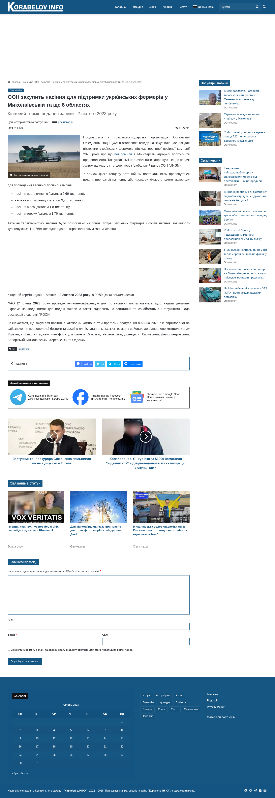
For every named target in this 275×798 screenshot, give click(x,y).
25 (54, 754)
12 (71, 738)
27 (88, 754)
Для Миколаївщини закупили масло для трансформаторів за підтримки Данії (95, 530)
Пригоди (147, 709)
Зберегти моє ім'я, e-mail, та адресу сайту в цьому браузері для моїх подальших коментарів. (72, 649)
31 (37, 763)
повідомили (123, 154)
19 (71, 746)
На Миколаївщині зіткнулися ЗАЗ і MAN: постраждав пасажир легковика (245, 292)
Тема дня (137, 6)
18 (54, 746)
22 (122, 746)
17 (37, 746)
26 (71, 754)
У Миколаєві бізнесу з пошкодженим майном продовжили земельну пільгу (243, 234)
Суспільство (191, 709)
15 (122, 738)
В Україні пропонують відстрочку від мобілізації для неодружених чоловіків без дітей (245, 196)
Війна (152, 6)
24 (37, 754)
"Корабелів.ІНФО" (75, 790)
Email (12, 634)
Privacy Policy (215, 706)
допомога (24, 349)
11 (54, 738)
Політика (181, 702)
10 (37, 738)
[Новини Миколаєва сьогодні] (35, 7)
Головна (120, 6)
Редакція (212, 700)
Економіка (27, 82)
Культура (165, 702)
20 (88, 746)
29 (122, 754)
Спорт (161, 709)
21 (105, 746)
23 (20, 754)
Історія (147, 695)
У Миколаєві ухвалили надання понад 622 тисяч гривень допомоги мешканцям (244, 136)
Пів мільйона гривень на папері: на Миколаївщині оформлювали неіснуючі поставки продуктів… (245, 273)
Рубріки (167, 6)
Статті (183, 6)
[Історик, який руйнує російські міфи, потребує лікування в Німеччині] (36, 507)
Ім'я (11, 619)
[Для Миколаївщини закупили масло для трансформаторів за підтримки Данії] (98, 507)
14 (105, 738)
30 (20, 763)
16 (20, 746)
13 (88, 738)
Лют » (24, 773)
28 (105, 754)
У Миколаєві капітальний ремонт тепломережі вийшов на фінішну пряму (245, 254)
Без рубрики (163, 695)
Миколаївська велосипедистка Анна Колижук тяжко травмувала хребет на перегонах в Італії (160, 530)
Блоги (179, 695)
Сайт (105, 634)
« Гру (15, 773)
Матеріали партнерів (221, 717)
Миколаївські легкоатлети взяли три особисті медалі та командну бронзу (245, 215)
